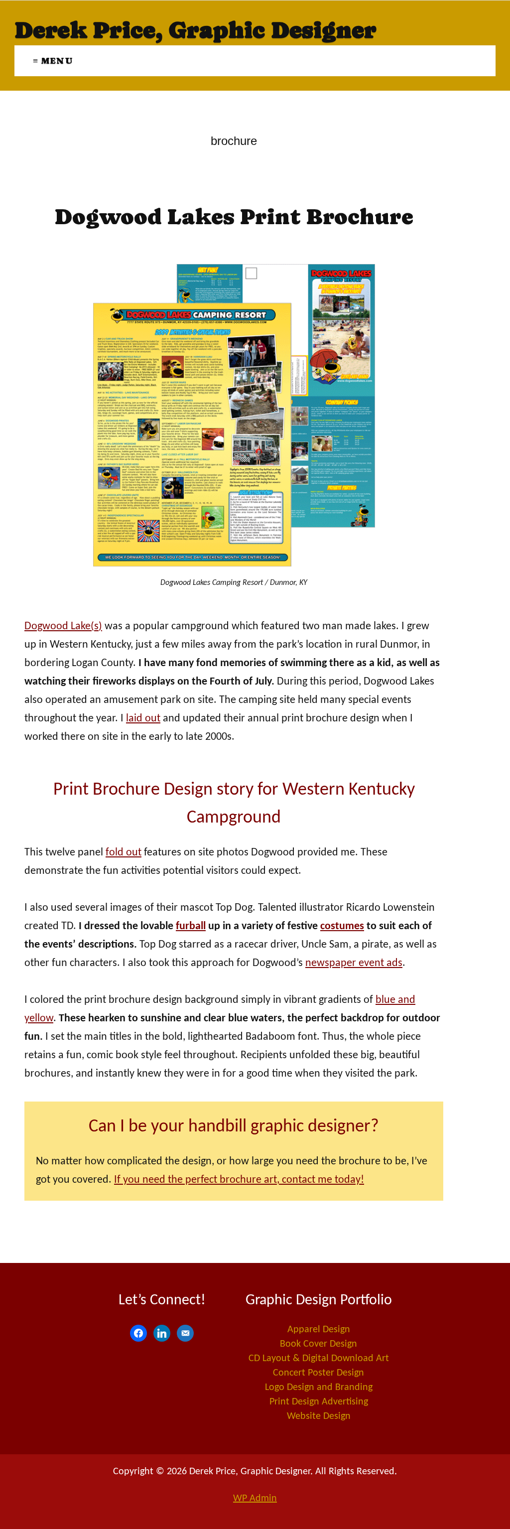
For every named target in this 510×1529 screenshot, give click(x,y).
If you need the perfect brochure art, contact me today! (239, 1180)
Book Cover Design (318, 1344)
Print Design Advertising (318, 1402)
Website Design (319, 1416)
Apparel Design (318, 1330)
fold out (123, 852)
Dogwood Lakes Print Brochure (233, 216)
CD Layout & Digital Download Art (319, 1359)
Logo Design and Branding (319, 1387)
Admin (255, 1499)
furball (191, 926)
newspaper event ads (353, 963)
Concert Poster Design (318, 1373)
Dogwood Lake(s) (63, 626)
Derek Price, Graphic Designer (195, 29)
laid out (143, 718)
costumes (342, 926)
